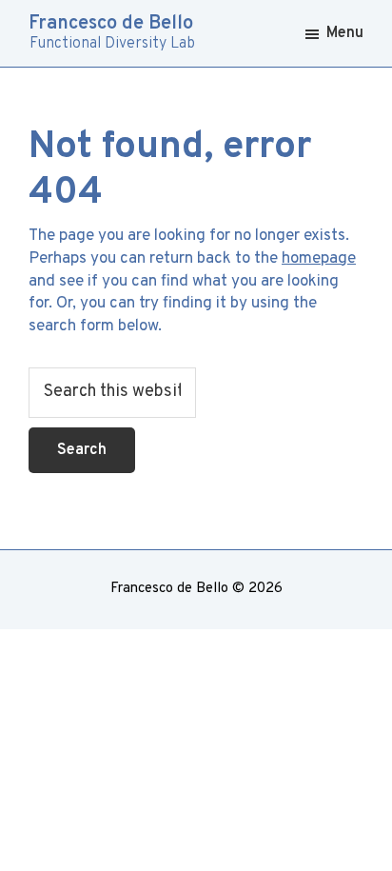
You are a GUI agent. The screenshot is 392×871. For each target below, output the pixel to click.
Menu (344, 33)
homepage (319, 258)
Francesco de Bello (111, 23)
